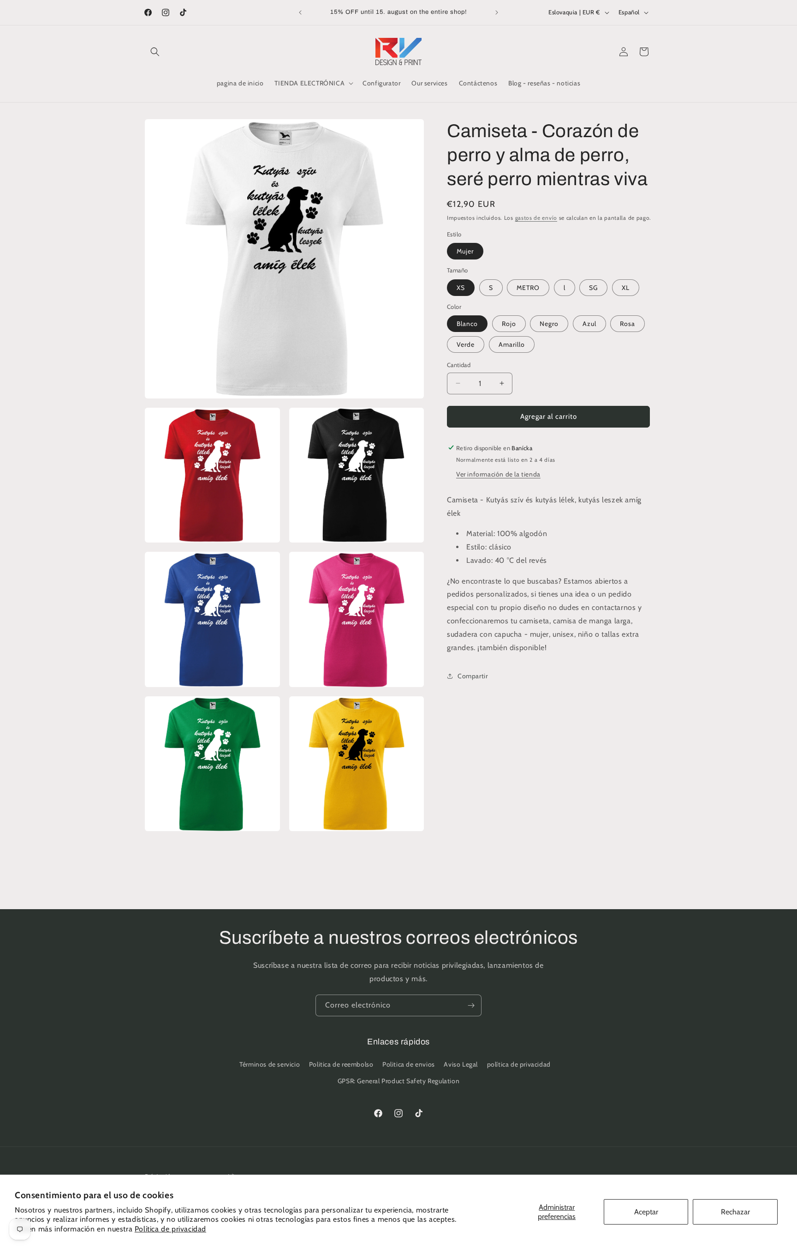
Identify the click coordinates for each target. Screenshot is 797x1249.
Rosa (627, 324)
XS (461, 287)
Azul (589, 324)
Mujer (465, 251)
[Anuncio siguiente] (497, 12)
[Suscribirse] (471, 1005)
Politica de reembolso (341, 1065)
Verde (466, 344)
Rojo (509, 324)
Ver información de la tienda (498, 474)
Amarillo (512, 344)
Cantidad (458, 364)
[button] (155, 52)
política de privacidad (519, 1065)
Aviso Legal (461, 1065)
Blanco (467, 324)
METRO (528, 287)
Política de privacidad (170, 1229)
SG (593, 287)
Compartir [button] (473, 675)
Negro (549, 324)
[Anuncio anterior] (300, 12)
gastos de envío (536, 217)
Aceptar (646, 1211)
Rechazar (735, 1211)
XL (626, 287)
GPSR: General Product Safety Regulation (398, 1081)
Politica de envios (408, 1065)
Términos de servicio (269, 1065)
